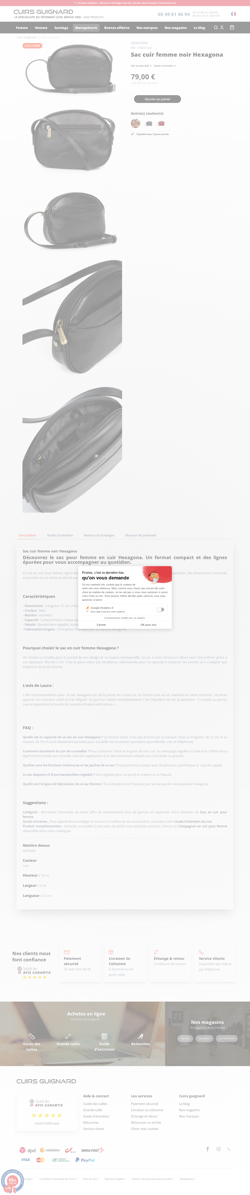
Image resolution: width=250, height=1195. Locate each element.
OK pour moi (148, 624)
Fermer (101, 624)
